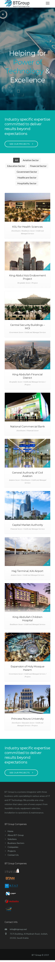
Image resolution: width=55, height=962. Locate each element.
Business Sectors (16, 843)
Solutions (12, 839)
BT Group (36, 955)
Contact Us (13, 855)
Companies (13, 847)
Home (10, 831)
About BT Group (16, 835)
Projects (12, 851)
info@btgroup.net (18, 929)
